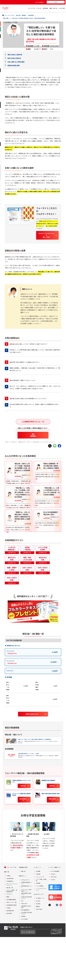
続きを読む (20, 742)
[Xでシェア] (50, 446)
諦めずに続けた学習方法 (14, 58)
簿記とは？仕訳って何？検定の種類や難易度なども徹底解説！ (35, 739)
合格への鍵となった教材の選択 (16, 62)
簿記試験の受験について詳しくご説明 (28, 753)
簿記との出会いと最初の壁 (15, 54)
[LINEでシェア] (54, 446)
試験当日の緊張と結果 (14, 65)
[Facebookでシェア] (59, 446)
